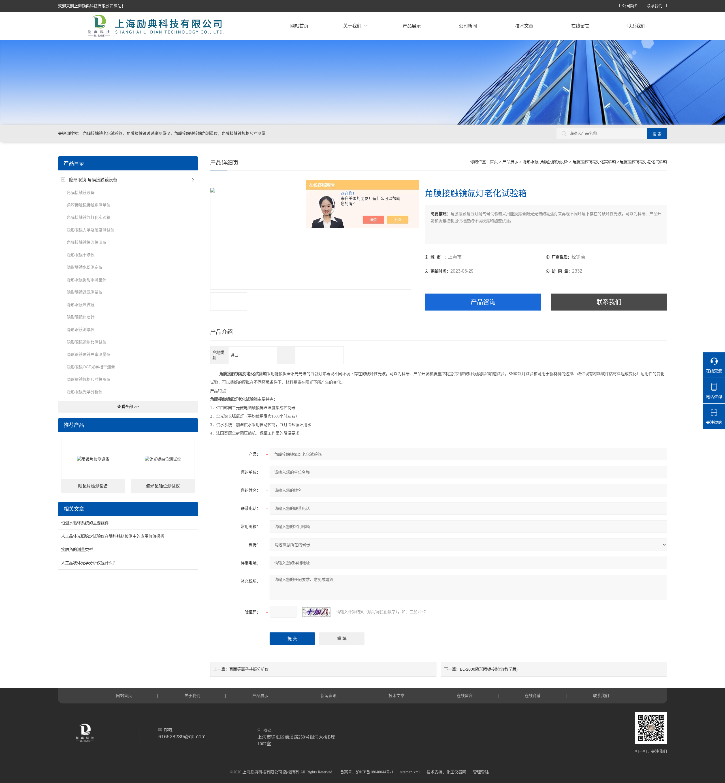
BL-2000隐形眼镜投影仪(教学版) (489, 669)
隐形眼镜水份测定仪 (85, 267)
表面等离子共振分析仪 (249, 669)
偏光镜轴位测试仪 (163, 486)
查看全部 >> (128, 406)
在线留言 (580, 25)
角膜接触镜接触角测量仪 (88, 205)
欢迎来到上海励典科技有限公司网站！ (91, 6)
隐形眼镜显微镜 (81, 304)
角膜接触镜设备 (81, 192)
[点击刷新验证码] (316, 612)
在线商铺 (533, 695)
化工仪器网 (456, 772)
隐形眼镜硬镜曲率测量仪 (88, 354)
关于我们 (352, 25)
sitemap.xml (410, 772)
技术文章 (524, 25)
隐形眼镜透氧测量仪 (85, 292)
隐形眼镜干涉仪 (81, 255)
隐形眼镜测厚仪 (81, 329)
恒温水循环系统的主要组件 (85, 523)
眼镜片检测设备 (93, 486)
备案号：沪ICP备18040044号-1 (366, 772)
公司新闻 (468, 25)
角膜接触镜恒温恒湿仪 (86, 242)
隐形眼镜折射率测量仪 (86, 279)
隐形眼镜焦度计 (81, 317)
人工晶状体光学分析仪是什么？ (89, 562)
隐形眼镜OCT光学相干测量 (91, 367)
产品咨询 (483, 301)
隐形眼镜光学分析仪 (85, 392)
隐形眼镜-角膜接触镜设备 (93, 179)
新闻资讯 (328, 695)
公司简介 (630, 6)
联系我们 (654, 6)
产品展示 (412, 25)
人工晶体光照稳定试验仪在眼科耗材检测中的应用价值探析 (112, 536)
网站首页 (299, 25)
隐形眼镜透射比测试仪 (86, 342)
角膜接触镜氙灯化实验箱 (88, 217)
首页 (494, 162)
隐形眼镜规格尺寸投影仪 (88, 379)
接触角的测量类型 (77, 549)
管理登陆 (481, 772)
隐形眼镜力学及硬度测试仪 (90, 230)
